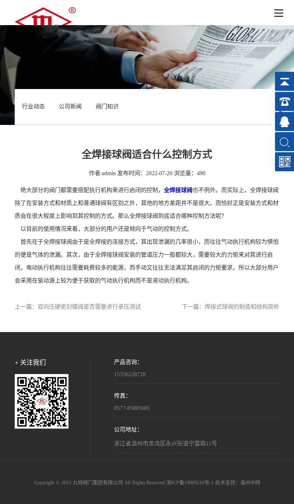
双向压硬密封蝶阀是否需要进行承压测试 (89, 307)
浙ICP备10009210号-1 (190, 483)
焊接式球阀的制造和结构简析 (242, 307)
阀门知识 (107, 107)
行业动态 (33, 107)
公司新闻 (70, 107)
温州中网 (250, 483)
